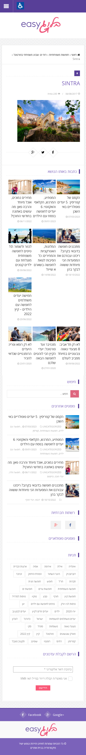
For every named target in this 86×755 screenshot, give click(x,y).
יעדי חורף (59, 476)
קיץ (38, 634)
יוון (23, 604)
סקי (29, 626)
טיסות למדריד (19, 596)
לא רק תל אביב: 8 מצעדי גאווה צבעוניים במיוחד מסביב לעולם (69, 351)
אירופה (47, 566)
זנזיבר (19, 574)
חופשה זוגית (34, 581)
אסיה (35, 566)
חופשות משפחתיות (59, 55)
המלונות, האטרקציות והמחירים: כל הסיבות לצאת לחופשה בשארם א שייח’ (45, 258)
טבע (45, 596)
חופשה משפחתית (67, 589)
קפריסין (36, 430)
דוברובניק (71, 574)
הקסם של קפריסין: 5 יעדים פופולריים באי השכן (68, 204)
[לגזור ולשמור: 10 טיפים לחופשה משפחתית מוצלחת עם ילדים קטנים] (20, 236)
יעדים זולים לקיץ (40, 611)
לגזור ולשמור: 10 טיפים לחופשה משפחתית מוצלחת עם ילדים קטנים (20, 255)
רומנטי (47, 641)
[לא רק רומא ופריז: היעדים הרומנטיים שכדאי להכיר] (20, 334)
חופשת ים (27, 589)
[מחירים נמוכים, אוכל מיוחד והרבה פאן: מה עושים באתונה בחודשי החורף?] (20, 187)
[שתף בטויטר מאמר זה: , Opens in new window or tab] (43, 152)
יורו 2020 (71, 611)
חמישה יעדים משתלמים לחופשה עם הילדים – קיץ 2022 (23, 304)
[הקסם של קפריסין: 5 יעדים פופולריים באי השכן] (68, 187)
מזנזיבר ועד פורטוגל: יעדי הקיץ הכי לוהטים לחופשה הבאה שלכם (45, 353)
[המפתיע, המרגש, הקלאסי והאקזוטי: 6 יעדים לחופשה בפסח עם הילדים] (44, 187)
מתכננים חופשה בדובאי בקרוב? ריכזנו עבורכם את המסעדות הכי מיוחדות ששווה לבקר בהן (68, 258)
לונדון (15, 619)
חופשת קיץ (70, 596)
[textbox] (38, 393)
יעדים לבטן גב (19, 611)
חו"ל (61, 581)
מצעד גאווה (70, 626)
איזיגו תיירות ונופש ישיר (31, 743)
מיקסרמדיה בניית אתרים (43, 748)
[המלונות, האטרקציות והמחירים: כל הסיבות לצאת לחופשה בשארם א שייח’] (44, 236)
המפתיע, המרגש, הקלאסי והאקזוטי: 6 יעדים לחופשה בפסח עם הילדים (44, 206)
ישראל (40, 619)
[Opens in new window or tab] (81, 6)
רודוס (59, 641)
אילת (59, 566)
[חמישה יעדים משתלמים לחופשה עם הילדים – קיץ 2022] (20, 284)
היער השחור (54, 574)
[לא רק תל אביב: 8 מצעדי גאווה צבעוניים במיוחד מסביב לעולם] (68, 334)
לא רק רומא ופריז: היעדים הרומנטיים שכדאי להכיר (20, 351)
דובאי (37, 499)
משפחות (53, 626)
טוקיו (34, 596)
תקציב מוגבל (18, 641)
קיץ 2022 (25, 634)
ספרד (40, 626)
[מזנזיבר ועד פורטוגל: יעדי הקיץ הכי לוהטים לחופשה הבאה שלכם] (44, 334)
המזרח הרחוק (35, 574)
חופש (49, 581)
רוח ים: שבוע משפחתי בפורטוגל (30, 55)
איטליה (72, 566)
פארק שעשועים (68, 634)
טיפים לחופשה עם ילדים (43, 604)
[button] (20, 5)
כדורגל (27, 619)
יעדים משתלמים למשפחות (62, 619)
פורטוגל (50, 634)
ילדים (57, 611)
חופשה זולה (14, 472)
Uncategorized (52, 426)
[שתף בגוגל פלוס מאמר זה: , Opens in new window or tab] (33, 152)
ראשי (74, 55)
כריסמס (50, 476)
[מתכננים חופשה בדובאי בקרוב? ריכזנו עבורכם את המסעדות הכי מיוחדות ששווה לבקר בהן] (68, 236)
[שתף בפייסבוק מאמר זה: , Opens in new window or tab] (53, 152)
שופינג (34, 641)
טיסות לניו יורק (68, 604)
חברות (72, 581)
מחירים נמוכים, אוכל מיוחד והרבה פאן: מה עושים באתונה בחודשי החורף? (21, 206)
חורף (55, 596)
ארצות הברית (20, 566)
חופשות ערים (45, 589)
